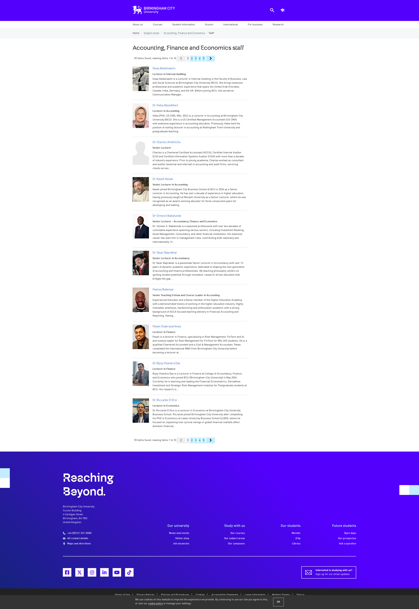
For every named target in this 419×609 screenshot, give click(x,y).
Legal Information (255, 595)
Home (136, 33)
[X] (79, 572)
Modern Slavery (281, 595)
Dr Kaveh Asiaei (163, 179)
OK (278, 602)
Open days (350, 533)
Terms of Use (122, 595)
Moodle (296, 533)
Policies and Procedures (175, 595)
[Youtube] (117, 572)
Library (296, 543)
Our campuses (236, 543)
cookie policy (155, 603)
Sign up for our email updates (334, 572)
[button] (138, 24)
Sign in (300, 595)
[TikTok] (129, 572)
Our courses (237, 533)
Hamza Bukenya (163, 289)
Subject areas (151, 33)
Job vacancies (181, 543)
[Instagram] (92, 572)
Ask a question (347, 543)
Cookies (200, 595)
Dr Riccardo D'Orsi (165, 400)
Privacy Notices (145, 595)
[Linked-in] (104, 572)
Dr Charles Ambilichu (167, 142)
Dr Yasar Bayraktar (165, 252)
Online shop (182, 538)
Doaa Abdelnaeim (164, 68)
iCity (298, 538)
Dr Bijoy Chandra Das (166, 363)
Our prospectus (347, 538)
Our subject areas (234, 538)
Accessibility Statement (224, 595)
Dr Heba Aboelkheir (166, 105)
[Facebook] (67, 572)
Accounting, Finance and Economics (184, 33)
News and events (179, 533)
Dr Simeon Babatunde (167, 215)
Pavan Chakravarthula (167, 326)
